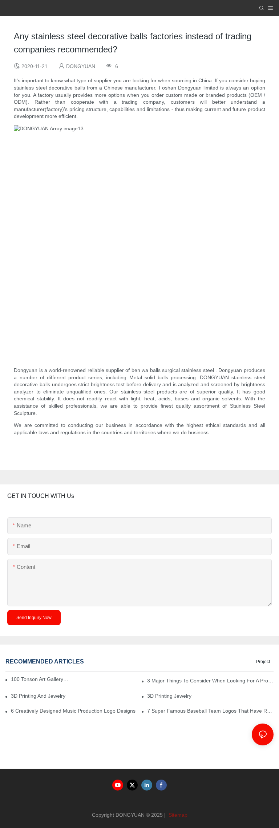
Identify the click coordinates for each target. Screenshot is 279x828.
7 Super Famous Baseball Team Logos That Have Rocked (210, 711)
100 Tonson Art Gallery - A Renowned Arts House (40, 679)
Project (263, 661)
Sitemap (177, 815)
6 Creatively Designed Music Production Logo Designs (73, 711)
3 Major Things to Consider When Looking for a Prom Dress (210, 681)
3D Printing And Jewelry (38, 696)
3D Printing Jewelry (169, 696)
